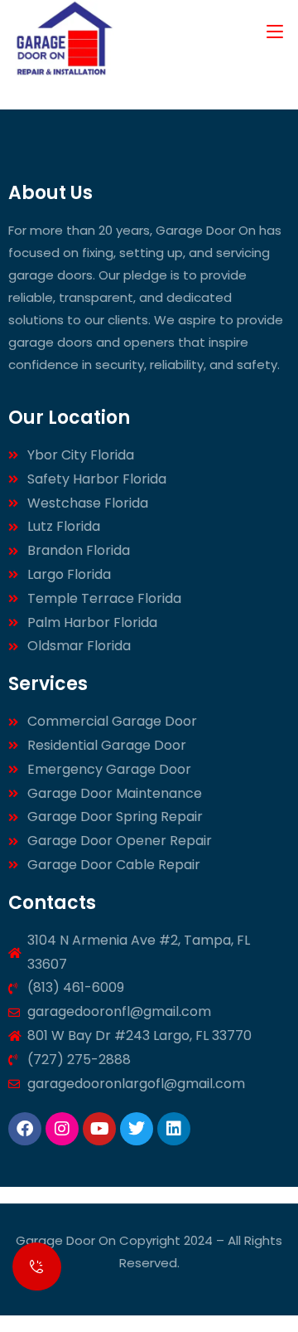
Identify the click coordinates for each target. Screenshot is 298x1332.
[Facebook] (24, 1128)
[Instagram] (62, 1128)
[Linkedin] (173, 1128)
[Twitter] (136, 1128)
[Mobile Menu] (275, 30)
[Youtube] (99, 1128)
